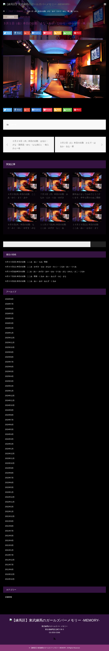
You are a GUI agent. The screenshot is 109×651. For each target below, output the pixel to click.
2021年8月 (9, 526)
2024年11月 (9, 400)
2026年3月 (9, 323)
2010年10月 (9, 579)
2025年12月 (9, 338)
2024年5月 (9, 429)
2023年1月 (9, 492)
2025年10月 (9, 347)
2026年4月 (9, 318)
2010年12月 (9, 574)
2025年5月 (9, 372)
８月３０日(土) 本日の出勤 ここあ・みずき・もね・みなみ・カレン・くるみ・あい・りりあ (40, 267)
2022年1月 (9, 512)
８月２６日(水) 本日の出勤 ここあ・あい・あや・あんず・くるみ (30, 281)
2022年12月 (9, 497)
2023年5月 (9, 487)
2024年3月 (9, 439)
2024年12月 (9, 396)
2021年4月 (9, 541)
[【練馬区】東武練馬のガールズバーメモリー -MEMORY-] (36, 4)
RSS (54, 638)
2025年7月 (9, 362)
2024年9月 (9, 410)
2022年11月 (9, 502)
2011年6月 (9, 569)
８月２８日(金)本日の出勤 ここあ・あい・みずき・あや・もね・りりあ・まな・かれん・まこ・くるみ (45, 272)
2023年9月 (9, 468)
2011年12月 (9, 560)
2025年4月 (9, 376)
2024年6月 (9, 425)
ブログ (10, 11)
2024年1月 (9, 449)
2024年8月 (9, 415)
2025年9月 (9, 352)
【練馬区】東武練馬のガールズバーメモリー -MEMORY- (48, 648)
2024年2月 (9, 444)
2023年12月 (9, 454)
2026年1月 (9, 333)
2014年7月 (9, 555)
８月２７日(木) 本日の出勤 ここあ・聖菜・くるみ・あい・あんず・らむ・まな (35, 276)
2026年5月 (9, 314)
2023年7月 (9, 478)
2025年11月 (9, 343)
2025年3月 (9, 381)
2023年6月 (9, 483)
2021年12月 (9, 516)
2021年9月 (9, 521)
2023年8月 (9, 473)
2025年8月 (9, 357)
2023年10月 (9, 463)
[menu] (104, 4)
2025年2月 (9, 386)
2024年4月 (9, 434)
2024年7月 (9, 420)
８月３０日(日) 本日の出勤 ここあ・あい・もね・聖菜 (26, 262)
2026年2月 (9, 328)
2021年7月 (9, 531)
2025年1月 (9, 391)
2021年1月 (9, 550)
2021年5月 (9, 536)
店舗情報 (10, 17)
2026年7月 (9, 304)
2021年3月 (9, 545)
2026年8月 (9, 299)
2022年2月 (9, 507)
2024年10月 (9, 405)
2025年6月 (9, 367)
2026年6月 (9, 309)
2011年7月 (9, 565)
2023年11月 (9, 458)
